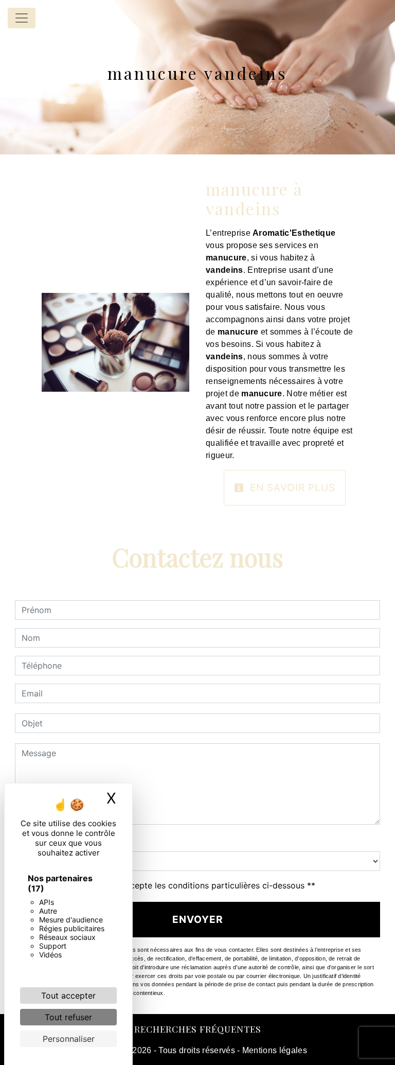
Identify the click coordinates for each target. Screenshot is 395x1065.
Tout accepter (68, 995)
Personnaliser (69, 1039)
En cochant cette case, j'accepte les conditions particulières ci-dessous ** (170, 885)
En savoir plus (291, 487)
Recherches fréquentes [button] (197, 1029)
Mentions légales (273, 1050)
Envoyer (197, 919)
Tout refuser (68, 1017)
